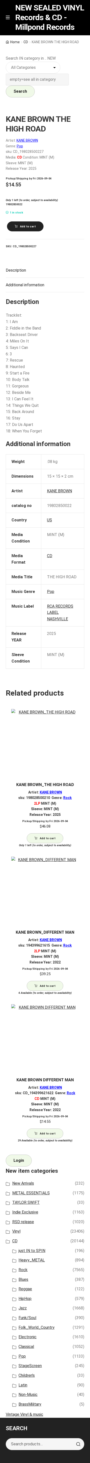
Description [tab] (16, 270)
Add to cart (28, 226)
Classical (26, 1346)
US (49, 520)
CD (26, 42)
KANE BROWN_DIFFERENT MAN (45, 932)
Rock (67, 798)
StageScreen (30, 1365)
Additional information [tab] (25, 285)
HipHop (25, 1298)
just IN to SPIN (31, 1250)
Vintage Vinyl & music (24, 1414)
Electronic (27, 1337)
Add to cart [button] (48, 838)
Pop (20, 146)
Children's (26, 1375)
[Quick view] (78, 717)
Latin (22, 1385)
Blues (23, 1279)
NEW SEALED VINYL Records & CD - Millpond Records (49, 17)
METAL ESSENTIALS (31, 1193)
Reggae (25, 1289)
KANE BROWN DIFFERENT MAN (45, 1080)
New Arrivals (23, 1183)
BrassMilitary (29, 1404)
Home (15, 42)
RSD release (23, 1221)
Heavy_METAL (31, 1260)
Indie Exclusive (25, 1212)
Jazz (22, 1308)
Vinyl (16, 1231)
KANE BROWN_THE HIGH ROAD (45, 784)
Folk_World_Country (36, 1327)
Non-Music (28, 1394)
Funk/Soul (27, 1317)
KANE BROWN (27, 140)
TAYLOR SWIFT (26, 1202)
